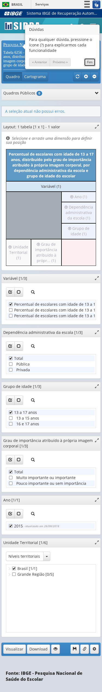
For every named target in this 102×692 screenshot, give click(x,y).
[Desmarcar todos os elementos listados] (18, 292)
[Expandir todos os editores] (86, 76)
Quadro (13, 76)
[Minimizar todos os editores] (94, 76)
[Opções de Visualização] (55, 649)
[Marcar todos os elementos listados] (10, 292)
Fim (89, 62)
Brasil (11, 4)
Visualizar (14, 649)
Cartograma (35, 76)
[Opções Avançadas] (94, 649)
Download (38, 649)
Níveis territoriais (24, 556)
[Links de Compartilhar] (84, 649)
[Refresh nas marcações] (77, 76)
